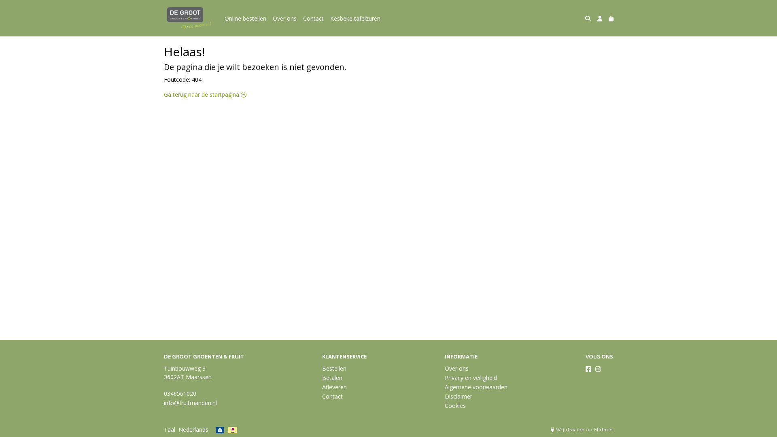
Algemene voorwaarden (476, 387)
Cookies (455, 405)
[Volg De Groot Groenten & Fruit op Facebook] (588, 369)
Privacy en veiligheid (471, 378)
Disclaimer (458, 396)
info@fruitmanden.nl (190, 403)
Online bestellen (245, 18)
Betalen (332, 378)
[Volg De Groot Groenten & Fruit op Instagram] (598, 369)
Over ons (285, 18)
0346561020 (180, 393)
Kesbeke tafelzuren (355, 18)
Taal (169, 429)
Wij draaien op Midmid (583, 430)
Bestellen (334, 368)
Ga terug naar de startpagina (202, 94)
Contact (313, 18)
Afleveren (334, 387)
